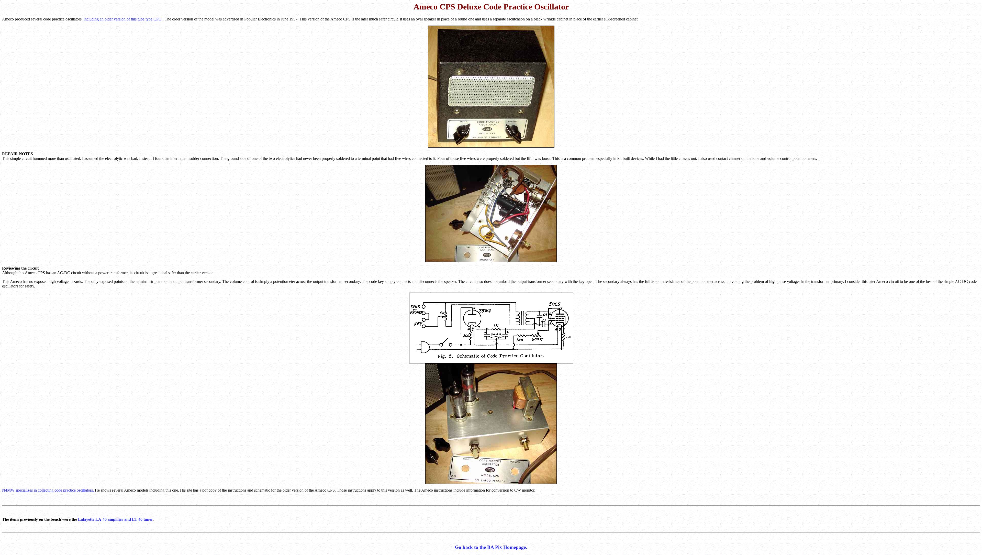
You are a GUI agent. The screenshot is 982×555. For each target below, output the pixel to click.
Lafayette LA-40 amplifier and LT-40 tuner (115, 519)
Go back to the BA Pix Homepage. (491, 547)
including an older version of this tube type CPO (123, 19)
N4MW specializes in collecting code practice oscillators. (48, 490)
